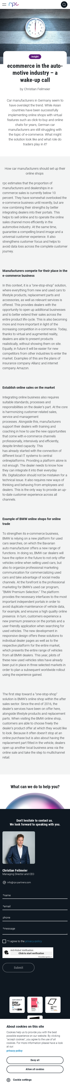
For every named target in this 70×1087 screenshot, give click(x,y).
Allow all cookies (35, 1069)
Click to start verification (31, 953)
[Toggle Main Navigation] (4, 4)
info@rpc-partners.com (19, 882)
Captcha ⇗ (45, 957)
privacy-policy (33, 941)
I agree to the (24, 941)
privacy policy (14, 1050)
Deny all (35, 1060)
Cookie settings (22, 1079)
